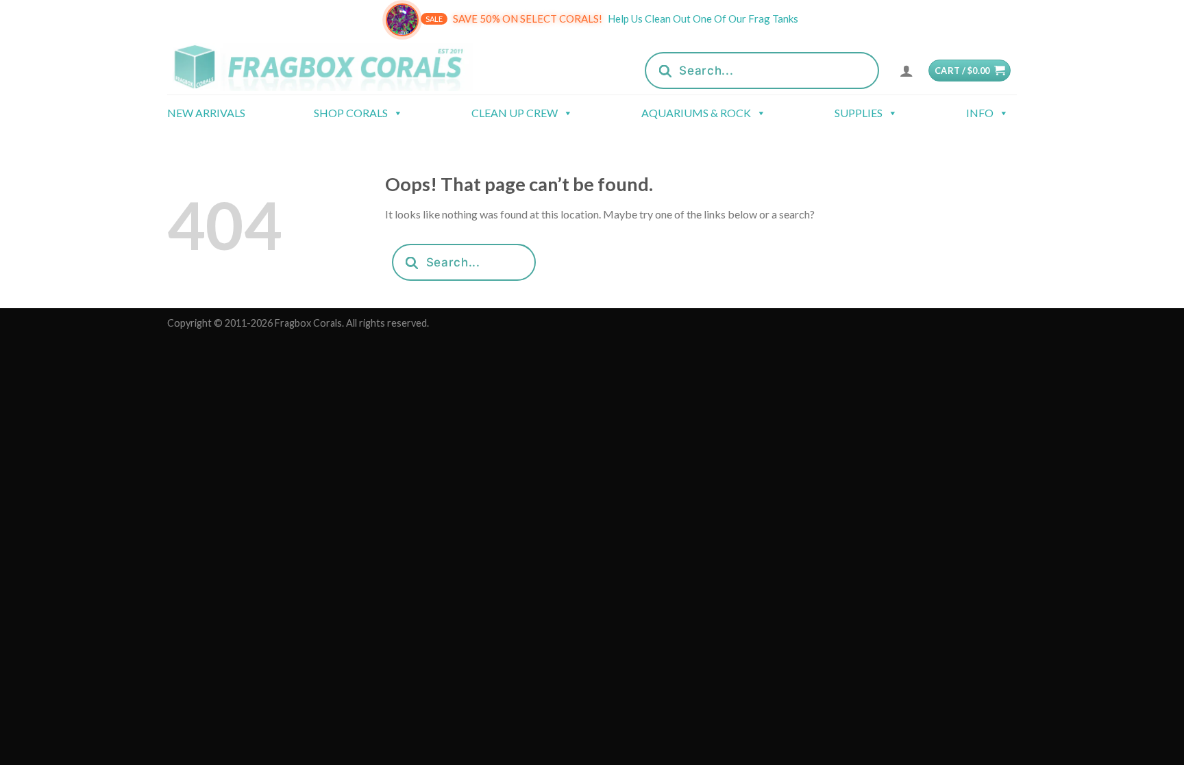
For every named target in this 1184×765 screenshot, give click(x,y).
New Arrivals (206, 112)
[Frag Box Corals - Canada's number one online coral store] (337, 66)
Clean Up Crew (514, 112)
